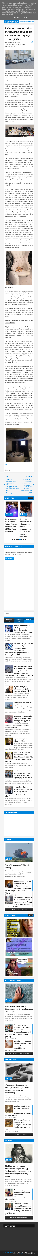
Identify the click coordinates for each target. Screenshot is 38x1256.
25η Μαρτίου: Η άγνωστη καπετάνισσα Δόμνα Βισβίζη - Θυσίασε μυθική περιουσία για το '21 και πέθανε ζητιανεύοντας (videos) (18, 1171)
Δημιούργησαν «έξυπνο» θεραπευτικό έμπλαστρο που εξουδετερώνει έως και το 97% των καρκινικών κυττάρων (18, 1046)
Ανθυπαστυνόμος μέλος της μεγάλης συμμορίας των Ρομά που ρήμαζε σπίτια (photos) (18, 33)
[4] (18, 539)
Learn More (16, 18)
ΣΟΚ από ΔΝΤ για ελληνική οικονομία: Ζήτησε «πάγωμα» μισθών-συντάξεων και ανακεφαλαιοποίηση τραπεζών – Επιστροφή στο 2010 (19, 649)
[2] (14, 539)
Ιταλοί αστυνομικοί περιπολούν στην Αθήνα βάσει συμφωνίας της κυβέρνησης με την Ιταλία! (23, 774)
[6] (21, 539)
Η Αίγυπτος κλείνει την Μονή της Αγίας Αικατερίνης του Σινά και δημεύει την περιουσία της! (18, 1124)
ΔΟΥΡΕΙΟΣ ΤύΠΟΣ (8, 1252)
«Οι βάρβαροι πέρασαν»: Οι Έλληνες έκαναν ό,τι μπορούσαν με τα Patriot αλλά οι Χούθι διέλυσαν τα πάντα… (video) (18, 902)
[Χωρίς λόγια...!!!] (19, 928)
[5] (20, 539)
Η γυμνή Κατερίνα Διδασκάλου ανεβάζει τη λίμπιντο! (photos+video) (22, 688)
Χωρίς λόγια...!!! (12, 932)
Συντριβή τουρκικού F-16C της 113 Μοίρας (23, 703)
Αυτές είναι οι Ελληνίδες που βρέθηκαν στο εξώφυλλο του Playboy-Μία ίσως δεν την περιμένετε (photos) (19, 756)
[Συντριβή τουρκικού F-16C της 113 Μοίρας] (19, 852)
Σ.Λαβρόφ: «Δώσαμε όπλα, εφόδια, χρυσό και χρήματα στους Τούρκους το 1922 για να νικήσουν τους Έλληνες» (18, 1208)
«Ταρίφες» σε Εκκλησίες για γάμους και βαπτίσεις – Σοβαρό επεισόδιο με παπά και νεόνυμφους (17, 1089)
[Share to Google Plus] (16, 503)
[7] (23, 539)
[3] (16, 539)
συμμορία (7, 46)
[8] (25, 539)
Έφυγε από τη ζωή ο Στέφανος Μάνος (21, 739)
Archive (28, 619)
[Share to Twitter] (14, 503)
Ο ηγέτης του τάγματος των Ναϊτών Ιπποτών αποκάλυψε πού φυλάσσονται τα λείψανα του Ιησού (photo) (18, 1111)
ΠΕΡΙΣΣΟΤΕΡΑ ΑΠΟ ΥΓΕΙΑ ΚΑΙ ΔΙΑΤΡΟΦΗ (19, 1053)
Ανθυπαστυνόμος (15, 42)
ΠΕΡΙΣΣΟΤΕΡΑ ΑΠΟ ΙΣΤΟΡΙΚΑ (19, 1218)
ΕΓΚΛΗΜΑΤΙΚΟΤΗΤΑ (11, 44)
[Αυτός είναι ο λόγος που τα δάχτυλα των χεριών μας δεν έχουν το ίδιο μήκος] (19, 993)
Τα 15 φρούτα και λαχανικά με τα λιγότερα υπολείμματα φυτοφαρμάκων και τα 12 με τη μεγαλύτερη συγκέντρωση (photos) (18, 1031)
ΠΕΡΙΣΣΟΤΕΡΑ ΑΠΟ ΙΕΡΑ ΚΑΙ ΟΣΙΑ (19, 1134)
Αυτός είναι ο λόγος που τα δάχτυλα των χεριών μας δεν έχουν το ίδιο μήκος (19, 1009)
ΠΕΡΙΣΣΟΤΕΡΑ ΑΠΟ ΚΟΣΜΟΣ (19, 909)
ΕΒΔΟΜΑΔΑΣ (19, 620)
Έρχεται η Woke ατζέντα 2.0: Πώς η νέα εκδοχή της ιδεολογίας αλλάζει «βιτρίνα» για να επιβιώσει (23, 628)
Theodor (20, 1254)
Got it (24, 18)
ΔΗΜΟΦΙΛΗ (9, 620)
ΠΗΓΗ (6, 464)
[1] (12, 539)
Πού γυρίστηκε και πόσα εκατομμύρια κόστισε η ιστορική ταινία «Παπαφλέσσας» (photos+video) (18, 1194)
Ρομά (23, 44)
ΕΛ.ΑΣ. (19, 44)
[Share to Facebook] (11, 503)
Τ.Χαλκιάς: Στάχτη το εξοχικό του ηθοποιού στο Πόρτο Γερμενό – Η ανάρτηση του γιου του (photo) (18, 791)
